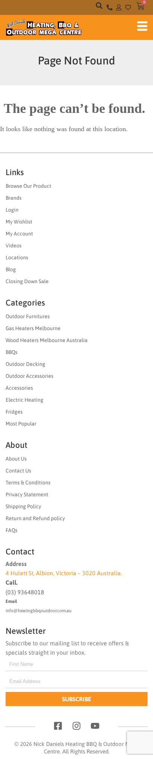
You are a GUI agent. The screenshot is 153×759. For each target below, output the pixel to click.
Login (12, 210)
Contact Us (18, 471)
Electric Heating (24, 400)
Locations (17, 257)
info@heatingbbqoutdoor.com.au (39, 610)
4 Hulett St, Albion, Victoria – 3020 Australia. (64, 573)
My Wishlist (19, 222)
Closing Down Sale (27, 281)
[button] (99, 7)
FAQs (11, 530)
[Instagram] (76, 725)
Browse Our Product (28, 186)
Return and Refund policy (35, 518)
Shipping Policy (23, 506)
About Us (16, 459)
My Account (19, 234)
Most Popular (21, 424)
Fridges (14, 412)
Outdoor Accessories (29, 376)
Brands (14, 198)
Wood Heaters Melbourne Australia (47, 340)
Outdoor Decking (25, 364)
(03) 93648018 (25, 592)
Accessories (19, 388)
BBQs (11, 352)
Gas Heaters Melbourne (33, 328)
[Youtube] (95, 725)
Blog (11, 269)
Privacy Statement (27, 494)
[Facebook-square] (57, 725)
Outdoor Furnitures (28, 316)
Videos (14, 246)
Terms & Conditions (28, 483)
